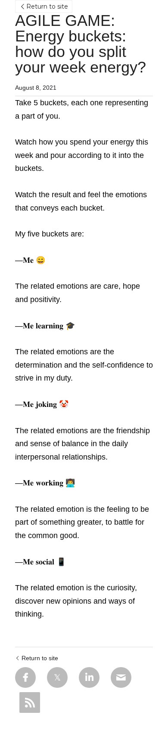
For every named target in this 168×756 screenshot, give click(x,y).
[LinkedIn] (89, 677)
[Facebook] (25, 677)
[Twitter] (57, 677)
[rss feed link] (29, 702)
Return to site (47, 6)
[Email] (121, 677)
